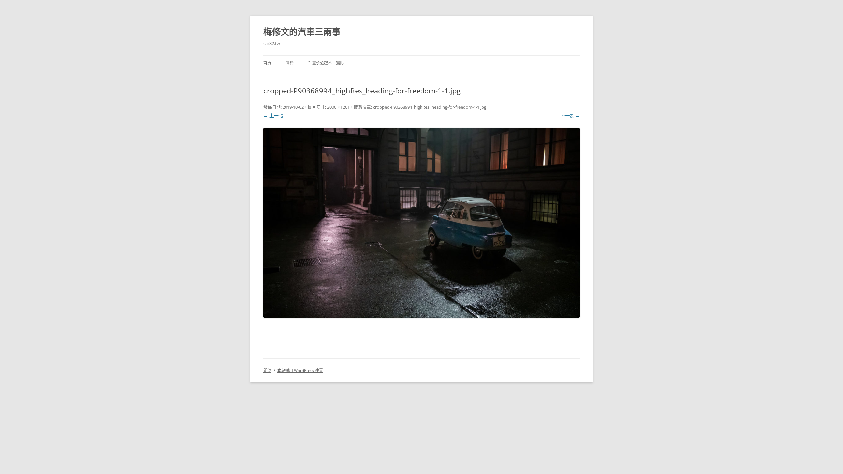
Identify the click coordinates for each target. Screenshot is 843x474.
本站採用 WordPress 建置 (300, 370)
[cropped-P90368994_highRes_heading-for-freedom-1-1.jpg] (421, 223)
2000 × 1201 (338, 107)
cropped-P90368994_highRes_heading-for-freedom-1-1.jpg (429, 107)
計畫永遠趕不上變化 (326, 63)
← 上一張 (273, 115)
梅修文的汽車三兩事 (301, 32)
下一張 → (570, 115)
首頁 (267, 63)
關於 (290, 63)
